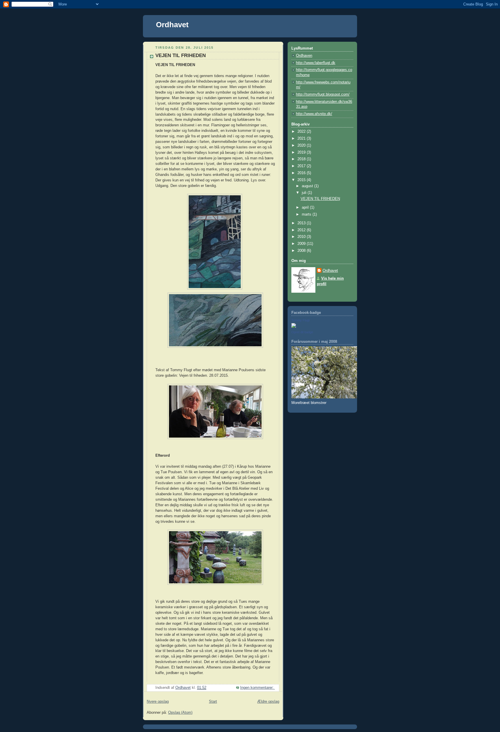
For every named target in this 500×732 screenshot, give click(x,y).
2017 (302, 166)
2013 (302, 223)
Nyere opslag (158, 702)
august (308, 186)
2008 (302, 251)
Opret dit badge (302, 332)
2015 (302, 180)
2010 (302, 237)
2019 (302, 152)
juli (305, 193)
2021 (302, 138)
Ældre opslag (268, 702)
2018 (302, 159)
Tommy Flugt (300, 320)
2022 (302, 132)
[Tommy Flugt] (293, 327)
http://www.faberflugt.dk (315, 63)
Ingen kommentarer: (257, 688)
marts (307, 214)
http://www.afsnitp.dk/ (314, 114)
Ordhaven (304, 56)
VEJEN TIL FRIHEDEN (180, 55)
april (306, 207)
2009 (302, 244)
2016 (302, 173)
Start (213, 702)
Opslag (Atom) (180, 713)
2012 (302, 230)
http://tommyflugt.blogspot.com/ (323, 94)
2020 (302, 145)
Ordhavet (172, 24)
